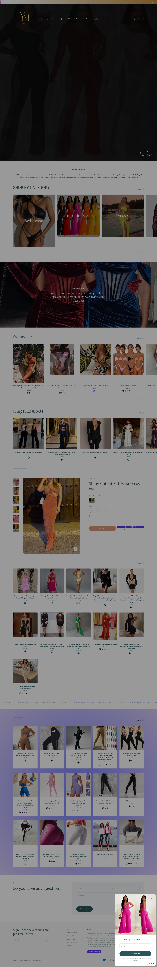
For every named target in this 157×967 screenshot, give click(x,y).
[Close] (152, 898)
